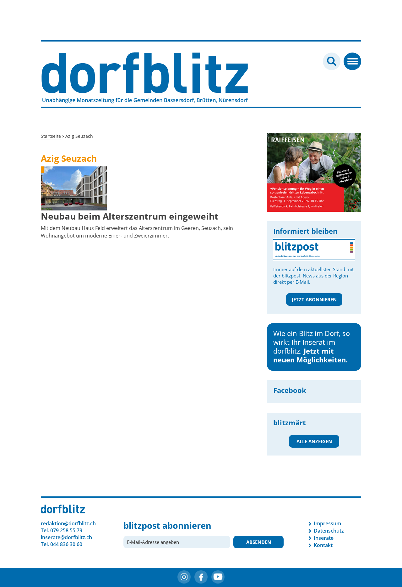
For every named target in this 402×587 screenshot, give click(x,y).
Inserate (324, 537)
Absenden (258, 542)
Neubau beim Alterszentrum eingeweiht (129, 216)
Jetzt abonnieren (314, 299)
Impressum (327, 523)
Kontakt (323, 545)
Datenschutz (329, 530)
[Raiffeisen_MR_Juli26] (296, 171)
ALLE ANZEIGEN (314, 441)
